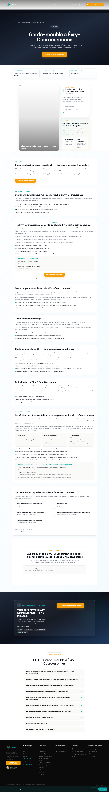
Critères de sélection (61, 751)
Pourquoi (50, 5)
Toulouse (25, 756)
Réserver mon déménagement (25, 180)
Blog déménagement (45, 765)
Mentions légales (93, 749)
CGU (89, 753)
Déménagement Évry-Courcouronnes (23, 12)
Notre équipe (42, 777)
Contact (41, 772)
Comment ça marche (60, 5)
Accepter (102, 789)
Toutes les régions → (28, 764)
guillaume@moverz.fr (80, 754)
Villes (69, 5)
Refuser (94, 789)
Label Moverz (42, 751)
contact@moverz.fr (79, 749)
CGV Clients (91, 756)
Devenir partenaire (61, 749)
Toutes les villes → (28, 758)
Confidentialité (92, 751)
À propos (81, 5)
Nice (24, 749)
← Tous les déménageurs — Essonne (24, 531)
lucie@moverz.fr (78, 751)
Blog (76, 5)
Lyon (24, 751)
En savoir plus (38, 789)
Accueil (5, 12)
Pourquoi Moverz (44, 749)
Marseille (25, 753)
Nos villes (41, 767)
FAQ (73, 5)
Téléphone (77, 757)
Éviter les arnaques (44, 762)
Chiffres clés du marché (45, 756)
